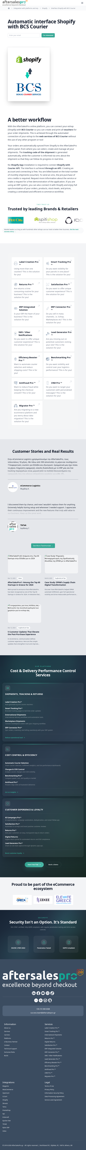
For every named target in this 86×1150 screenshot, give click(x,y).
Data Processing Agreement (54, 1096)
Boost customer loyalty (13, 853)
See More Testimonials (43, 546)
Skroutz (5, 1103)
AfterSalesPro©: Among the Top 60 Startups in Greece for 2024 (24, 583)
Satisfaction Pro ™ (60, 284)
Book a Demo (53, 865)
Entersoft (6, 1117)
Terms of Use (49, 1086)
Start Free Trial (33, 865)
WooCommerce (8, 1089)
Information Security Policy (54, 1093)
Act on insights (10, 792)
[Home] (9, 8)
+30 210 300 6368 (43, 1009)
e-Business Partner (11, 1042)
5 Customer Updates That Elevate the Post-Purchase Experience (23, 633)
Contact (7, 1045)
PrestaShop (6, 1110)
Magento (6, 1086)
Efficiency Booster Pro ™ (28, 359)
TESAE (5, 1124)
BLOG (6, 1056)
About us (7, 1028)
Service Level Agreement (53, 1100)
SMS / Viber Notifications (25, 334)
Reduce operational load (14, 738)
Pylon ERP (6, 1128)
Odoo (4, 1131)
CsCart (5, 1096)
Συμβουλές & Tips (60, 578)
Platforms (7, 1038)
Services (7, 1031)
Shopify (5, 1100)
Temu (4, 1107)
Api (4, 1114)
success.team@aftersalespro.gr (43, 1013)
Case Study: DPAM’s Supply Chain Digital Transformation (60, 583)
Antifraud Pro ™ (27, 382)
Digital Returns (50, 1042)
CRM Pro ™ (56, 382)
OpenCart (6, 1093)
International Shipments (53, 1035)
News (20, 578)
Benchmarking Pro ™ (60, 359)
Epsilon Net (7, 1121)
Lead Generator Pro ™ (61, 334)
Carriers (7, 1035)
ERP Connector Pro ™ (60, 308)
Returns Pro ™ (26, 284)
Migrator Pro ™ (27, 405)
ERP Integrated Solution (27, 308)
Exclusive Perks (9, 1052)
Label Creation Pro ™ (28, 263)
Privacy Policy (49, 1089)
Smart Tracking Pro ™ (61, 263)
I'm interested (48, 35)
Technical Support (10, 1049)
